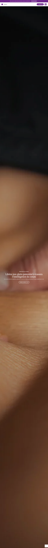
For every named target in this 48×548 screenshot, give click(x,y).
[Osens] (2, 4)
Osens (5, 4)
